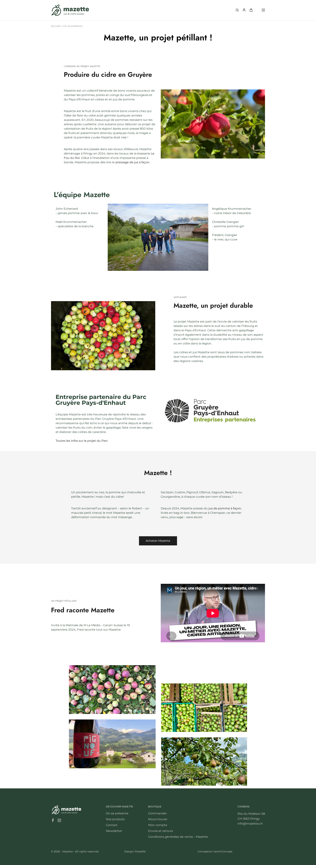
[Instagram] (59, 821)
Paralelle (140, 851)
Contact (112, 825)
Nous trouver (157, 819)
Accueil (55, 26)
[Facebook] (53, 820)
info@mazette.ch (250, 823)
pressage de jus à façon (132, 162)
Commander (157, 813)
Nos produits (115, 819)
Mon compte (157, 825)
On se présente (117, 813)
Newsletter (114, 831)
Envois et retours (160, 831)
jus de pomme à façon (224, 508)
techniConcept (223, 851)
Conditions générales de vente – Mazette (178, 836)
